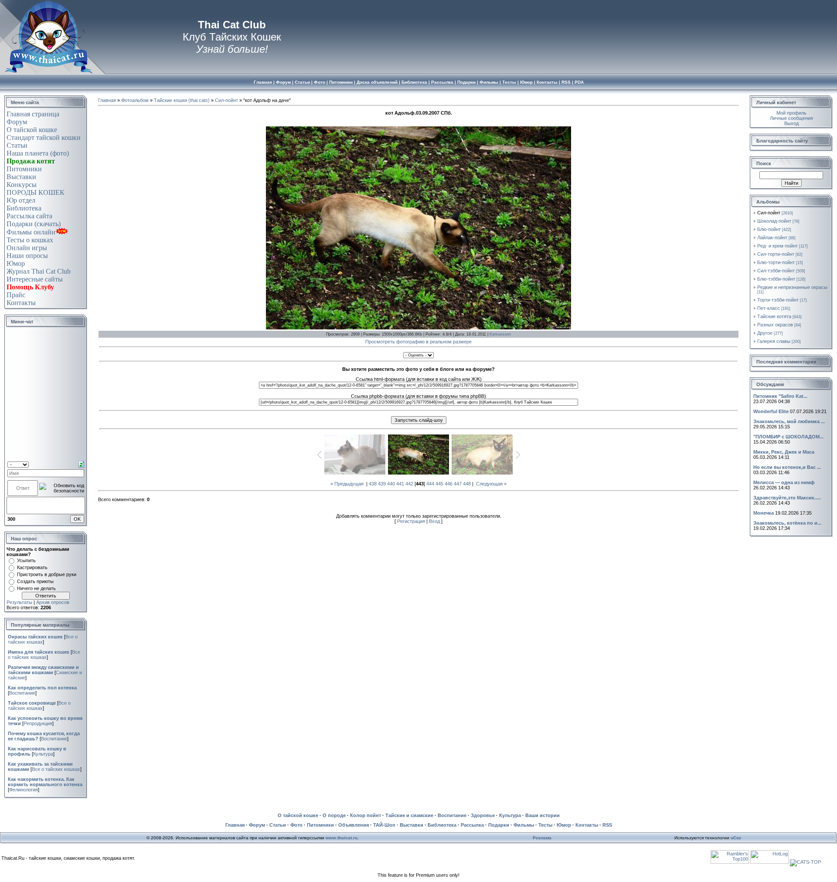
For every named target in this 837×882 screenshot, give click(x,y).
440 (391, 483)
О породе (334, 815)
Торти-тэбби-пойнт (778, 299)
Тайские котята (774, 316)
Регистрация (411, 521)
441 (400, 483)
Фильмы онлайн (31, 232)
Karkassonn (500, 334)
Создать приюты (35, 581)
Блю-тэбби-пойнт (776, 279)
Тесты (545, 825)
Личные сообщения (791, 118)
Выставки (21, 176)
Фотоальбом (135, 100)
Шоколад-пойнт (774, 221)
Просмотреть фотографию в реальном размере (418, 341)
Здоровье (483, 815)
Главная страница (33, 114)
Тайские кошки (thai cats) (182, 100)
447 (458, 483)
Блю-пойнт (769, 229)
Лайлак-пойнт (772, 237)
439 (382, 483)
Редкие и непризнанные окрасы (792, 287)
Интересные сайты (35, 279)
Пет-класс (768, 308)
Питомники (24, 169)
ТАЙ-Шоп (384, 825)
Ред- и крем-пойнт (777, 245)
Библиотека (24, 208)
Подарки (498, 825)
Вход (434, 521)
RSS (607, 825)
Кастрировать (32, 567)
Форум (17, 122)
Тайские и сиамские (409, 815)
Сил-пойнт (226, 100)
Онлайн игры (27, 247)
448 (467, 483)
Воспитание (22, 692)
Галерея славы (773, 341)
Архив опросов (52, 602)
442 (409, 483)
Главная (107, 100)
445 (439, 483)
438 (373, 483)
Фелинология (23, 789)
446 (449, 483)
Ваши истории (542, 815)
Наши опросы (27, 255)
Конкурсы (22, 184)
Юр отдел (21, 200)
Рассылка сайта (29, 216)
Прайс (16, 295)
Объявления (353, 825)
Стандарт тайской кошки (44, 137)
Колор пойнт (365, 815)
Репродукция (38, 723)
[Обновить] (81, 463)
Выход (791, 123)
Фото (296, 825)
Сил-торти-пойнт (775, 254)
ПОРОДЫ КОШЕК (36, 192)
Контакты (21, 302)
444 (430, 483)
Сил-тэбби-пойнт (776, 270)
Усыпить (26, 560)
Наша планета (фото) (38, 153)
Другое (764, 333)
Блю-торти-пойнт (776, 262)
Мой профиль (791, 112)
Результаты (19, 602)
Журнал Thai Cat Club (39, 271)
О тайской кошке (32, 129)
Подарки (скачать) (34, 223)
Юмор (16, 263)
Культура (43, 753)
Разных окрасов (775, 324)
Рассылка (472, 825)
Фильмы (524, 825)
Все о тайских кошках (44, 654)
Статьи (17, 145)
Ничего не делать (36, 588)
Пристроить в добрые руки (46, 574)
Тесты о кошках (30, 240)
